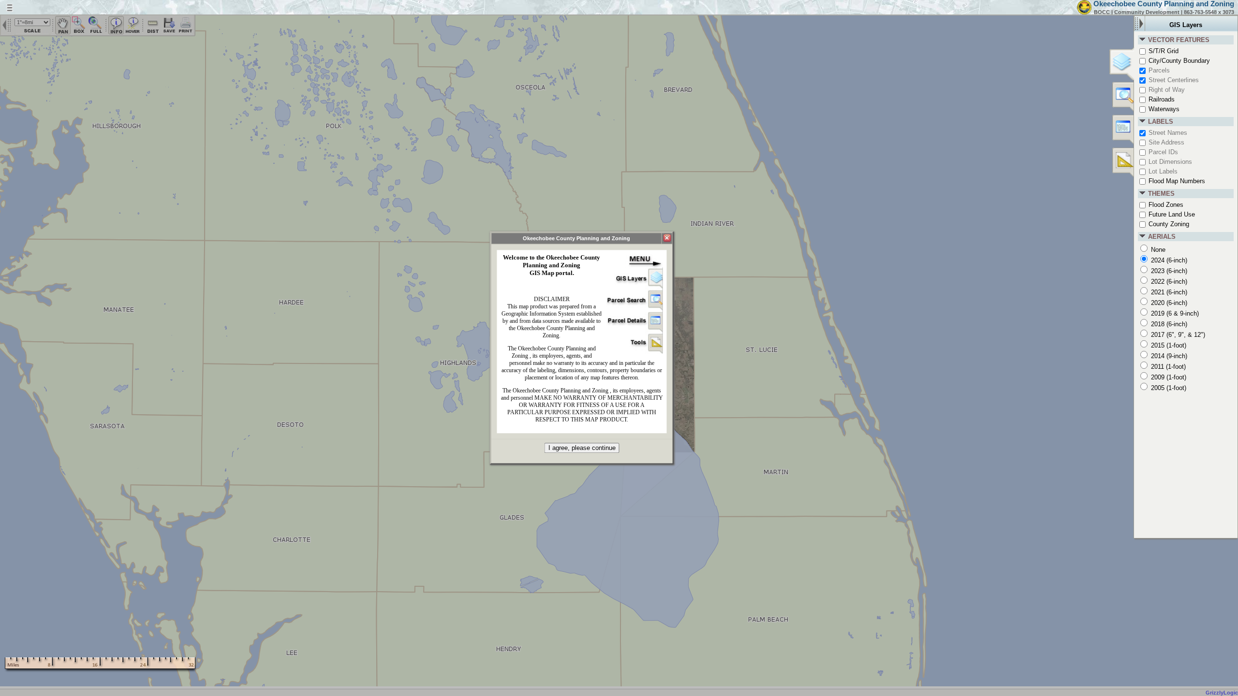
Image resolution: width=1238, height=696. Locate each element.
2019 (1174, 313)
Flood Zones (1165, 204)
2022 (1168, 281)
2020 (1168, 302)
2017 (1177, 334)
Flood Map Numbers (1176, 181)
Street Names (1167, 132)
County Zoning (1168, 224)
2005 (1167, 388)
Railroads (1161, 99)
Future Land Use (1171, 214)
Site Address (1165, 142)
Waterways (1163, 109)
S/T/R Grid (1163, 51)
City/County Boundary (1178, 60)
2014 (1168, 356)
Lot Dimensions (1169, 161)
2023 (1168, 271)
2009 (1167, 377)
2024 (1168, 260)
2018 (1168, 324)
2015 (1167, 345)
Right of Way (1166, 89)
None (1157, 249)
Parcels (1158, 70)
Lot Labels (1162, 171)
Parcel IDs (1162, 152)
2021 (1168, 292)
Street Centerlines (1173, 80)
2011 (1167, 366)
